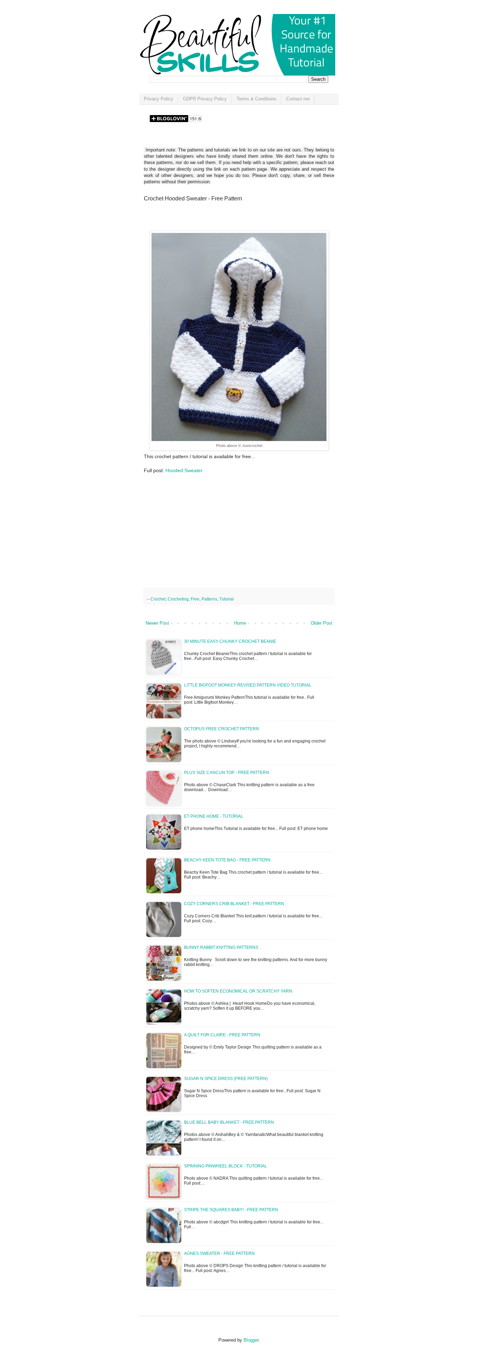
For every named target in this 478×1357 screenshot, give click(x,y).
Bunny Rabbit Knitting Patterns (221, 947)
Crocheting (178, 599)
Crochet (158, 599)
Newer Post (157, 623)
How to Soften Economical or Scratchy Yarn (238, 991)
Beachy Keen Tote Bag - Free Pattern (227, 860)
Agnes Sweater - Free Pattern (219, 1253)
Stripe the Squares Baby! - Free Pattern (231, 1209)
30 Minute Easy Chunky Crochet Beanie (230, 641)
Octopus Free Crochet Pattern (221, 728)
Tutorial (226, 599)
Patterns (209, 599)
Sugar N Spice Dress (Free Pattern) (226, 1078)
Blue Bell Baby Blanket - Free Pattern (229, 1122)
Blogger (251, 1340)
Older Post (321, 623)
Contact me (298, 98)
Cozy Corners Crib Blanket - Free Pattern (234, 903)
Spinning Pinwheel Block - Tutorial (225, 1166)
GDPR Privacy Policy (205, 98)
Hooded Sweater (184, 470)
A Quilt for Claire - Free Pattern (222, 1034)
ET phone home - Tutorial (213, 816)
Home (240, 623)
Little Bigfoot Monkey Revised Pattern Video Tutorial (247, 685)
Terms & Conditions (256, 98)
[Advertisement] (226, 218)
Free (195, 599)
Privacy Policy (158, 98)
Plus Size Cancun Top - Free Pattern (226, 772)
